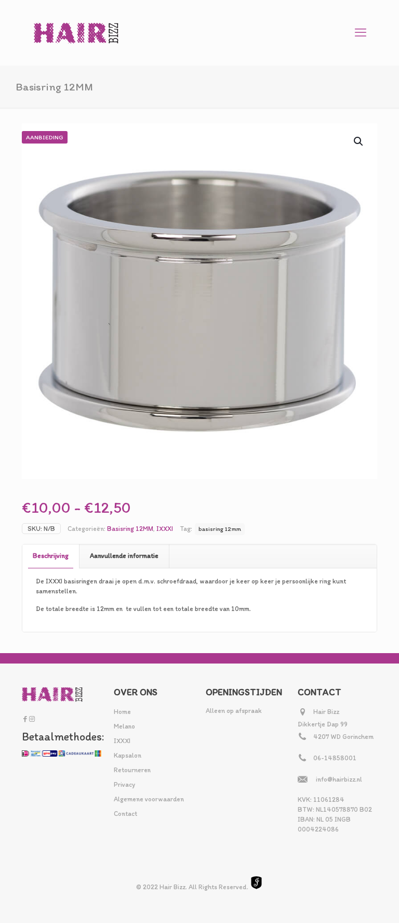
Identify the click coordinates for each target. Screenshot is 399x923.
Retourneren (132, 770)
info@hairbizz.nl (339, 779)
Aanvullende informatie (124, 556)
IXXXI (164, 528)
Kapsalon (127, 755)
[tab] (50, 556)
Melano (124, 726)
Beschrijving (51, 556)
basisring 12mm (219, 528)
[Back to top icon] (349, 902)
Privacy (124, 784)
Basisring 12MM (130, 528)
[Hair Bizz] (76, 32)
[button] (359, 141)
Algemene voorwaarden (149, 799)
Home (122, 712)
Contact (125, 813)
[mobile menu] (360, 33)
